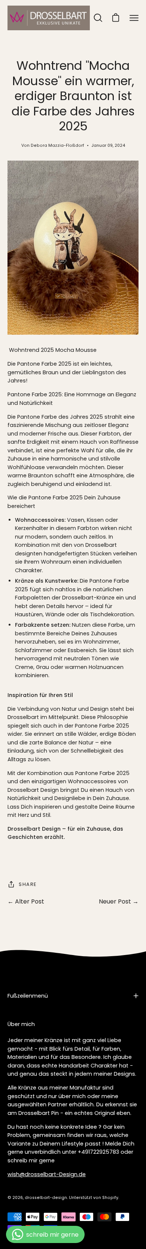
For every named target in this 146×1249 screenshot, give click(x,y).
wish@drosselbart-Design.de (46, 1174)
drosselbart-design (46, 1197)
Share (28, 884)
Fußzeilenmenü (27, 995)
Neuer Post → (119, 901)
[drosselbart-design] (48, 18)
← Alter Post (25, 901)
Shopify (110, 1197)
